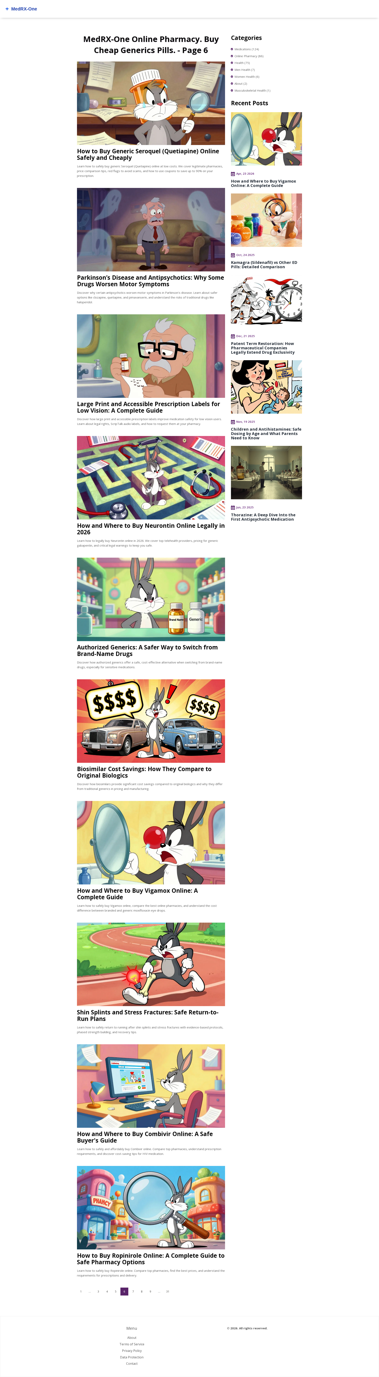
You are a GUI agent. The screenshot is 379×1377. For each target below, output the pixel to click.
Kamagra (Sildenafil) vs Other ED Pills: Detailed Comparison (264, 264)
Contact (132, 1363)
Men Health (245, 70)
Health (242, 63)
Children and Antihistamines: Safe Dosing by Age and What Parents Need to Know (266, 433)
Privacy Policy (132, 1351)
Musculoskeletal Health (252, 90)
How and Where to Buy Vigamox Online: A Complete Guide (263, 183)
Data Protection (132, 1357)
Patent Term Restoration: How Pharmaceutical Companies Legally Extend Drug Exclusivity (263, 348)
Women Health (247, 77)
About (241, 83)
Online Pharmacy (249, 56)
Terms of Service (131, 1344)
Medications (247, 49)
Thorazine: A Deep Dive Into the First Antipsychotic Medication (263, 517)
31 (167, 1291)
